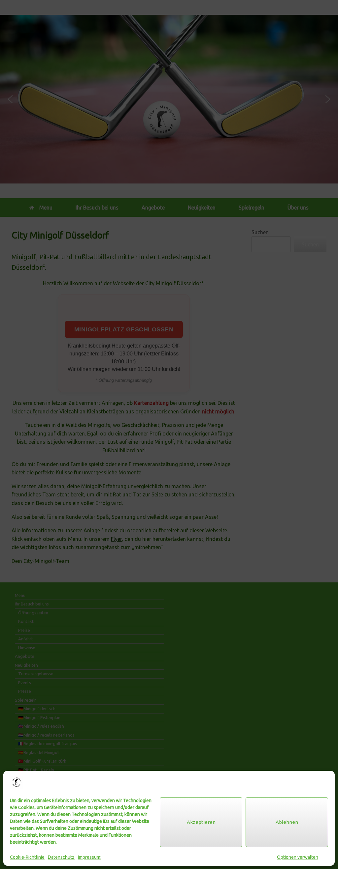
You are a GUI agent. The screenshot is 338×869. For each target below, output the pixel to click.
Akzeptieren (201, 822)
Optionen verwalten (297, 857)
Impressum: (89, 857)
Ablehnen (287, 822)
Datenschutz (61, 857)
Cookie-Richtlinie (27, 857)
